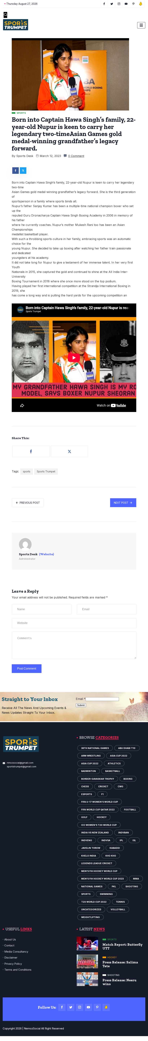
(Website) (46, 554)
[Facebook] (62, 1007)
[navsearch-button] (5, 15)
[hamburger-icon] (141, 25)
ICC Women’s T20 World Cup (99, 825)
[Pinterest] (97, 1007)
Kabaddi (115, 848)
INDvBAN (123, 832)
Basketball (112, 771)
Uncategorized (91, 909)
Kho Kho (110, 855)
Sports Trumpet (46, 471)
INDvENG (86, 840)
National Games (91, 886)
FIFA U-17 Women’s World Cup (99, 801)
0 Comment (76, 156)
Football (130, 809)
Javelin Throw (90, 848)
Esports (86, 794)
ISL (134, 840)
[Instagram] (79, 1007)
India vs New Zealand (95, 832)
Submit (81, 705)
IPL (121, 840)
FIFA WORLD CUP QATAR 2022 (98, 809)
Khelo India (88, 855)
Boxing (127, 778)
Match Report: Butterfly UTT (123, 946)
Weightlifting (90, 917)
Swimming (106, 894)
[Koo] (106, 1007)
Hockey (101, 817)
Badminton (88, 771)
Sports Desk (24, 156)
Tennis (120, 901)
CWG (120, 786)
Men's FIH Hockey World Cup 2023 (102, 878)
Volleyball (118, 909)
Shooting (131, 886)
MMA (136, 878)
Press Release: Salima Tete (120, 964)
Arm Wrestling (91, 755)
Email (81, 699)
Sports (85, 894)
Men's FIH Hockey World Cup (99, 871)
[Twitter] (70, 1007)
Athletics (114, 763)
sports (26, 471)
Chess (85, 786)
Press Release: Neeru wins (119, 982)
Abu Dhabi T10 (127, 748)
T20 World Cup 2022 (93, 901)
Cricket (103, 786)
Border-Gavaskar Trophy (97, 778)
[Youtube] (88, 1007)
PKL (114, 886)
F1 (102, 794)
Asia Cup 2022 (118, 755)
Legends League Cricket (96, 863)
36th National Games (95, 748)
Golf (84, 817)
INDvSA (105, 840)
